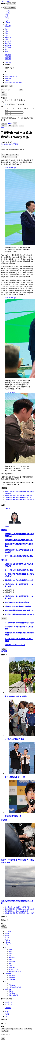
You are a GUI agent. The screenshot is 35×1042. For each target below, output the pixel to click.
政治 (6, 31)
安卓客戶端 (8, 1002)
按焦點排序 (21, 104)
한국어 (7, 933)
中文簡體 (4, 927)
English (7, 935)
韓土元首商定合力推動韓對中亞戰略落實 (19, 495)
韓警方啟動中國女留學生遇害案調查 (17, 602)
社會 (6, 35)
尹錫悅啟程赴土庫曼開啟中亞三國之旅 (18, 497)
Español (7, 941)
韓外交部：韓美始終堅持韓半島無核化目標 (19, 614)
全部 (8, 100)
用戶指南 (12, 993)
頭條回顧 (8, 55)
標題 (14, 100)
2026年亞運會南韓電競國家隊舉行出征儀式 (19, 623)
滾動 (6, 29)
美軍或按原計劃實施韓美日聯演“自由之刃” (19, 610)
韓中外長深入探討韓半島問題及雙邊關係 (19, 556)
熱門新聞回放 (13, 969)
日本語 (7, 937)
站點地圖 (8, 1008)
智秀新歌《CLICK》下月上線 (15, 645)
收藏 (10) (8, 62)
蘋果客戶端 (8, 1004)
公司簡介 (8, 80)
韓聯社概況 (8, 989)
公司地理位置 (13, 995)
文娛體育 (8, 37)
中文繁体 (8, 931)
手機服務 (8, 78)
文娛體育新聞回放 (15, 971)
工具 (6, 981)
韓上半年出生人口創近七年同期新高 (17, 907)
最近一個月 (17, 108)
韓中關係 (8, 41)
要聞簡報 (8, 47)
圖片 (6, 49)
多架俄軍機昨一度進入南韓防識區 (16, 911)
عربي (6, 939)
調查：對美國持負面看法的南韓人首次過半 (19, 909)
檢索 (3, 92)
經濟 (6, 33)
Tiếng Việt (8, 944)
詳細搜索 (4, 94)
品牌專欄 (8, 973)
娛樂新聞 (8, 59)
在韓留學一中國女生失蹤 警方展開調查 (18, 606)
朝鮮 (6, 39)
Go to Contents (5, 1)
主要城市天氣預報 (11, 76)
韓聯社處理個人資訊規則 (13, 82)
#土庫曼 (7, 509)
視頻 (6, 51)
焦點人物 (8, 43)
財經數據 (8, 45)
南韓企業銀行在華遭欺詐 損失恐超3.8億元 (19, 540)
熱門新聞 (8, 57)
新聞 (6, 947)
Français (7, 942)
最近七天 (27, 108)
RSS (6, 74)
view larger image (10, 167)
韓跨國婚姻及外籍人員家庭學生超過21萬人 (19, 913)
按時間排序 (11, 104)
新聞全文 (22, 100)
